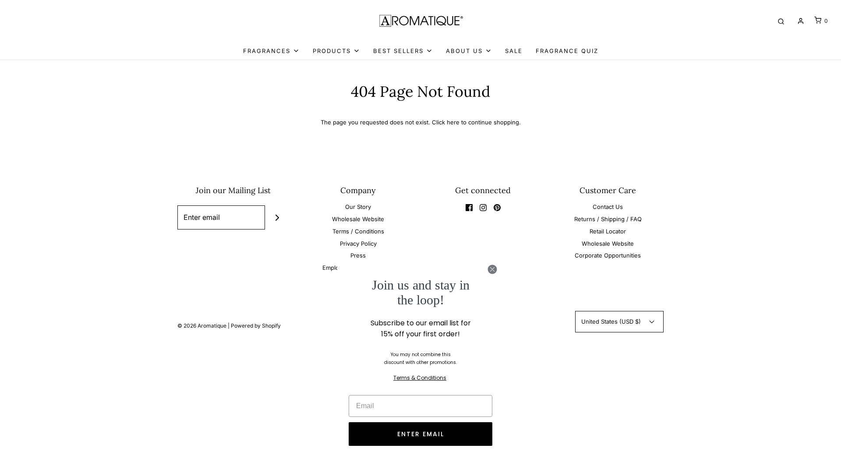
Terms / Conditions (358, 231)
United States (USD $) (612, 321)
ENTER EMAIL (420, 434)
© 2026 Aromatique (201, 325)
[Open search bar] (781, 20)
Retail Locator (608, 231)
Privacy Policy (358, 243)
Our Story (358, 206)
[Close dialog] (492, 269)
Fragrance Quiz (567, 50)
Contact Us (608, 206)
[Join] (277, 217)
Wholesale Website (358, 218)
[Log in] (800, 21)
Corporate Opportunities (608, 255)
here (453, 122)
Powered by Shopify (256, 325)
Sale (514, 50)
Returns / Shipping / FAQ (608, 218)
